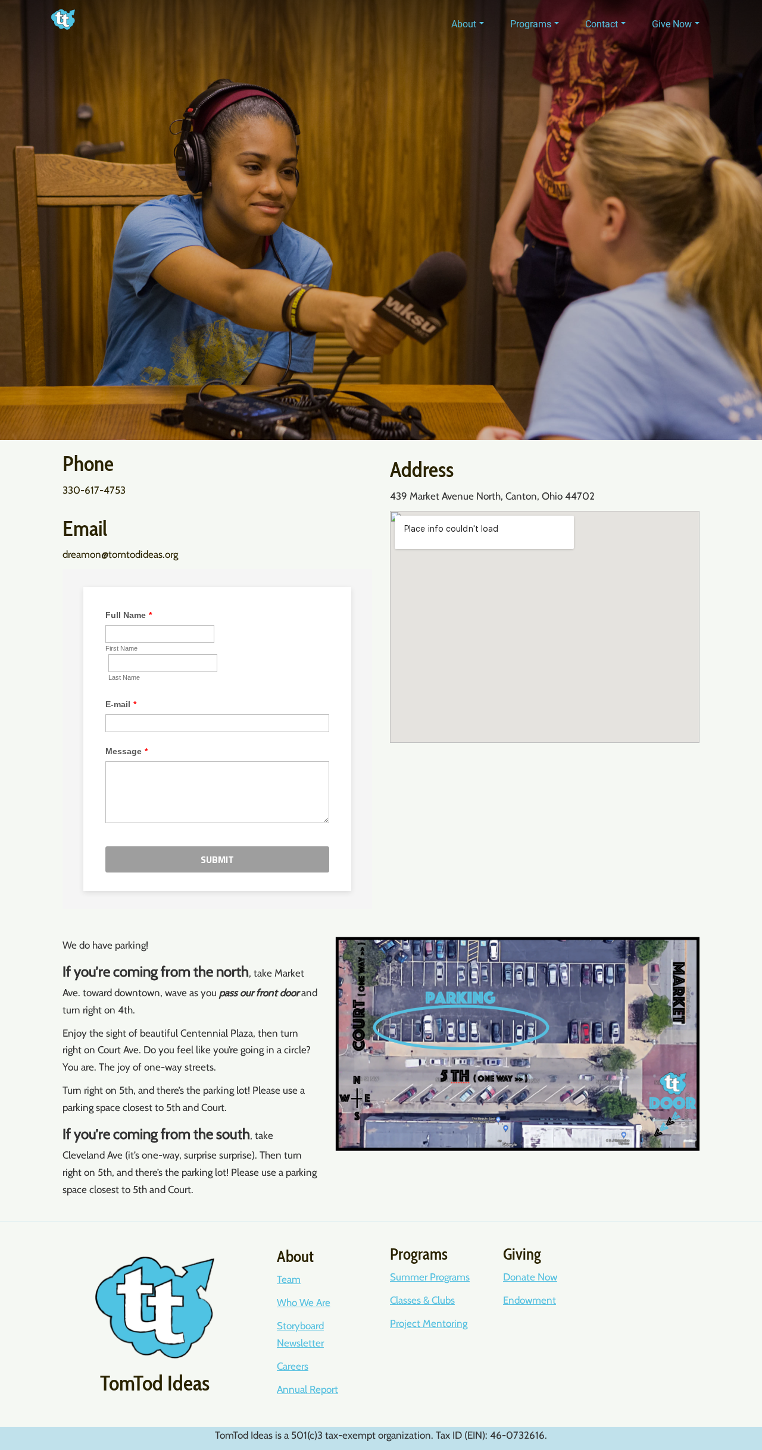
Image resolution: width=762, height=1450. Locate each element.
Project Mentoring (428, 1323)
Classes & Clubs (422, 1300)
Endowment (529, 1300)
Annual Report (307, 1389)
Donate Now (530, 1277)
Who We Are (303, 1302)
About (463, 24)
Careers (292, 1366)
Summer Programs (430, 1277)
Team (289, 1279)
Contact (601, 24)
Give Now (672, 24)
